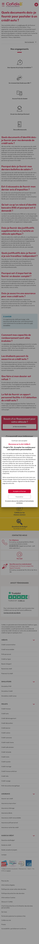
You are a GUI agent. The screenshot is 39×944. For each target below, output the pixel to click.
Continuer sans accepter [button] (19, 440)
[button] (19, 491)
